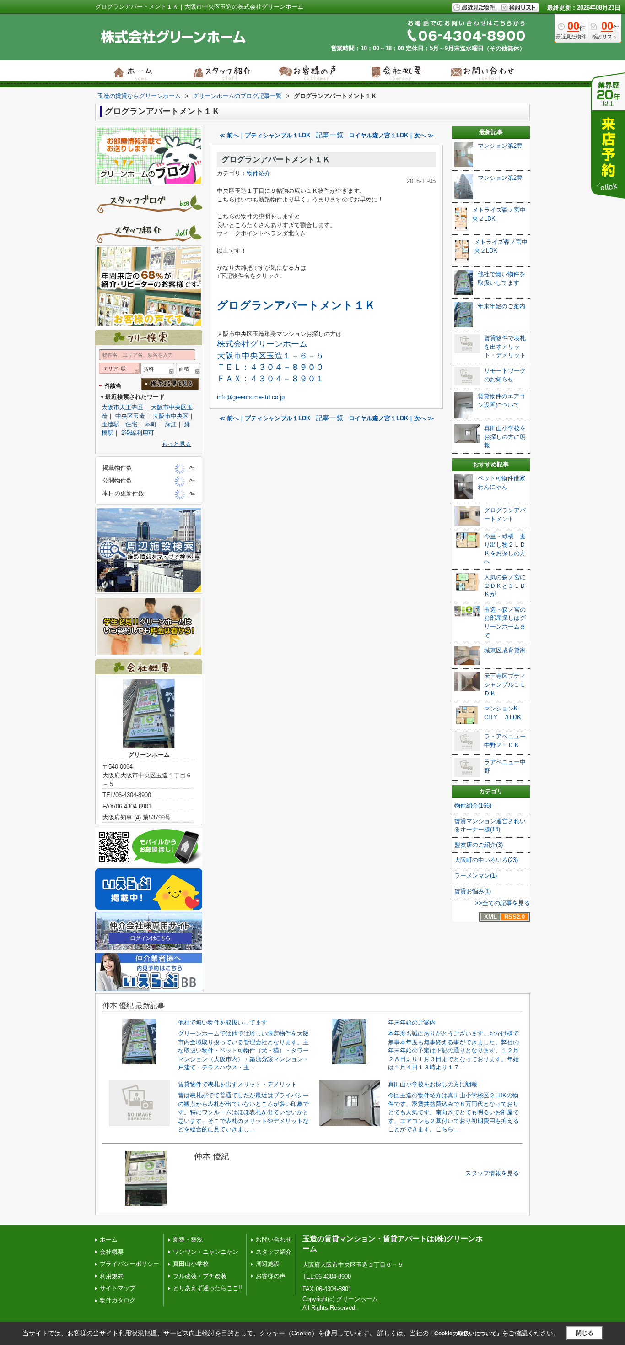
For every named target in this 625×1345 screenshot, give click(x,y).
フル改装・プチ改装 (199, 1276)
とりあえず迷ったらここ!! (207, 1288)
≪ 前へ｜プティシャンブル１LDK (264, 135)
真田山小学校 (191, 1263)
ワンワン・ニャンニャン (205, 1251)
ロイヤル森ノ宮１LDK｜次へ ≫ (391, 135)
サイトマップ (117, 1288)
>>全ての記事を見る (502, 903)
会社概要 (112, 1251)
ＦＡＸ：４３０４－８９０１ (270, 378)
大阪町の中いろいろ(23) (486, 860)
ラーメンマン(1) (475, 875)
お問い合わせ (273, 1239)
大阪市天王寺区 (122, 407)
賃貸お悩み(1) (472, 891)
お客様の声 (271, 1276)
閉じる (584, 1332)
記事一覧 (329, 135)
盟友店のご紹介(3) (478, 844)
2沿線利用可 (137, 432)
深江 (171, 424)
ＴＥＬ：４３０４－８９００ (270, 367)
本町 (151, 424)
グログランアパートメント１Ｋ (275, 159)
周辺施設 (268, 1263)
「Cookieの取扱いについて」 (465, 1333)
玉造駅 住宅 (119, 424)
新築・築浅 (188, 1239)
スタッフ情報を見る (492, 1173)
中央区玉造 (130, 415)
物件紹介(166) (472, 805)
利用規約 (112, 1276)
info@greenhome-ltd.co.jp (251, 397)
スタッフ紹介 (273, 1251)
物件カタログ (117, 1300)
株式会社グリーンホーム (262, 343)
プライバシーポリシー (129, 1263)
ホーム (109, 1239)
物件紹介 (258, 173)
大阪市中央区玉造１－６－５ (270, 355)
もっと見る (176, 443)
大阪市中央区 (171, 415)
